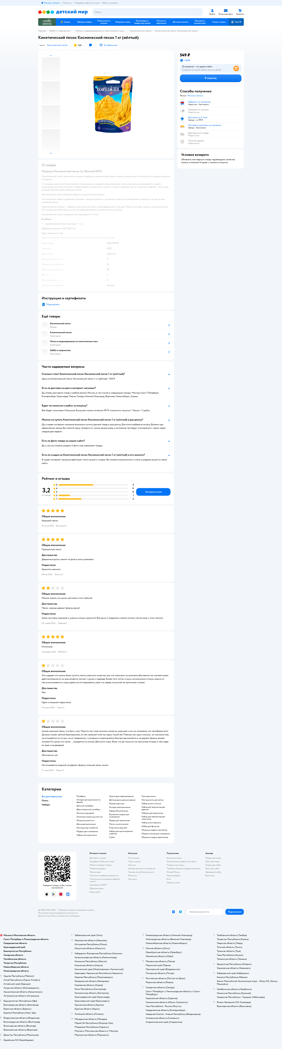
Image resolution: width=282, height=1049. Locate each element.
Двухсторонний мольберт (88, 809)
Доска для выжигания (86, 824)
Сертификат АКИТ (98, 885)
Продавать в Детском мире (102, 861)
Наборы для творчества (152, 813)
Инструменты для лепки (152, 800)
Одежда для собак (213, 872)
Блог (169, 879)
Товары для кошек (213, 858)
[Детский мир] (63, 12)
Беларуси (75, 916)
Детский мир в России (48, 916)
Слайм (112, 837)
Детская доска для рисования (122, 800)
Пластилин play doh (118, 828)
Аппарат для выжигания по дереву (88, 801)
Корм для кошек (212, 861)
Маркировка (52, 304)
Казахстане (64, 916)
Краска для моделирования (121, 796)
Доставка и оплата (98, 858)
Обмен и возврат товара (100, 865)
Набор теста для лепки (87, 835)
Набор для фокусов (150, 826)
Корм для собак (212, 868)
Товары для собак (213, 865)
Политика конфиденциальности (104, 875)
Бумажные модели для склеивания (119, 815)
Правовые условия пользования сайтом (76, 910)
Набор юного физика (151, 823)
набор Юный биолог (118, 811)
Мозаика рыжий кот (85, 820)
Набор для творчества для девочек (153, 808)
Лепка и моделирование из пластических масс (100, 30)
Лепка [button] (45, 800)
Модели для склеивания (87, 831)
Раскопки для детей (85, 813)
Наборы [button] (46, 804)
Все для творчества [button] (52, 796)
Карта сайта (95, 892)
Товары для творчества (119, 820)
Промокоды (95, 872)
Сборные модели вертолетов (155, 837)
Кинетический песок (141, 30)
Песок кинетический (118, 824)
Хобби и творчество (59, 30)
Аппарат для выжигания (119, 807)
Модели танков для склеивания (156, 834)
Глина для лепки (149, 796)
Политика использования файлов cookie (105, 880)
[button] (236, 22)
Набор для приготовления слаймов (121, 832)
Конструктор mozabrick (87, 828)
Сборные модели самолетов (154, 830)
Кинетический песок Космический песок (176, 30)
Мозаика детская (116, 803)
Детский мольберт (85, 806)
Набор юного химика (151, 803)
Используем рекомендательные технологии (58, 913)
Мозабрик (81, 796)
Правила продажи (98, 868)
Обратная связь (96, 888)
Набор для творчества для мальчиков (153, 818)
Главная (42, 30)
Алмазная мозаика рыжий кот (90, 817)
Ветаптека (209, 875)
